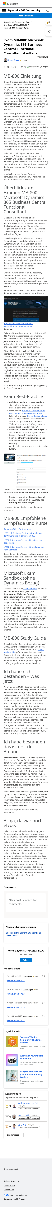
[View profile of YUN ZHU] (14, 1126)
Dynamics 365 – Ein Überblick (17, 529)
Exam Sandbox (30, 588)
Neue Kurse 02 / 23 (16, 1020)
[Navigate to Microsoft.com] (10, 3)
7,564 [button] (24, 60)
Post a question (26, 15)
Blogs (28, 22)
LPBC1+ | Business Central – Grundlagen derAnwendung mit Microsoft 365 (23, 534)
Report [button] (45, 67)
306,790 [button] (22, 1106)
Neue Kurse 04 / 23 (16, 993)
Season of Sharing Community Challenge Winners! (30, 1040)
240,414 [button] (34, 1115)
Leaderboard (13, 1135)
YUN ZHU (22, 1125)
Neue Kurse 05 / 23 (16, 980)
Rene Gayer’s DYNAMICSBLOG (15, 25)
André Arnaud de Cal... (28, 1103)
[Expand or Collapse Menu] (4, 10)
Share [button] (36, 67)
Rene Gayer (13, 60)
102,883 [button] (31, 1125)
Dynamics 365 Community (24, 10)
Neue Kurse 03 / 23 (16, 1007)
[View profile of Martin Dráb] (14, 1116)
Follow (26, 960)
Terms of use (9, 1185)
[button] (47, 11)
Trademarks (9, 1189)
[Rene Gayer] (5, 60)
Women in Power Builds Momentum (31, 1057)
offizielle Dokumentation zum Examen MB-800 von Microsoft (27, 411)
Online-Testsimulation (37, 416)
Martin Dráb (23, 1115)
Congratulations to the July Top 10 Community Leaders (31, 1074)
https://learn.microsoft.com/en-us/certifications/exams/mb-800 (18, 325)
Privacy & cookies (11, 1181)
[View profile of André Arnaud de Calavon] (14, 1106)
